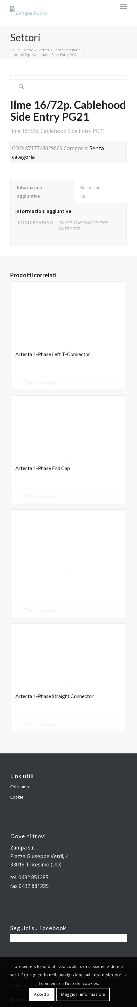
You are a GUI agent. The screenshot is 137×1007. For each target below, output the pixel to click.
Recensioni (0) (91, 191)
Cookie (17, 797)
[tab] (42, 191)
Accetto (41, 994)
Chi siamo (19, 787)
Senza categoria (67, 49)
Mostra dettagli (42, 382)
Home (28, 49)
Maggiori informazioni (83, 994)
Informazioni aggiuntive (30, 191)
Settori (25, 37)
